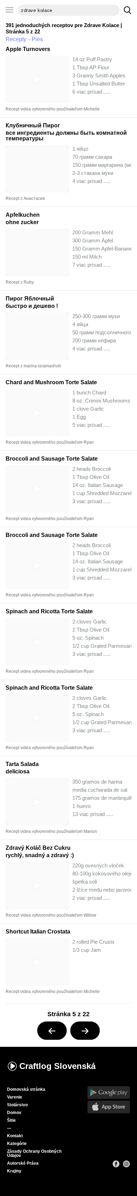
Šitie (11, 1120)
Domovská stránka (26, 1089)
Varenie (14, 1097)
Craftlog (57, 1066)
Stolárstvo (17, 1105)
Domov (14, 1112)
